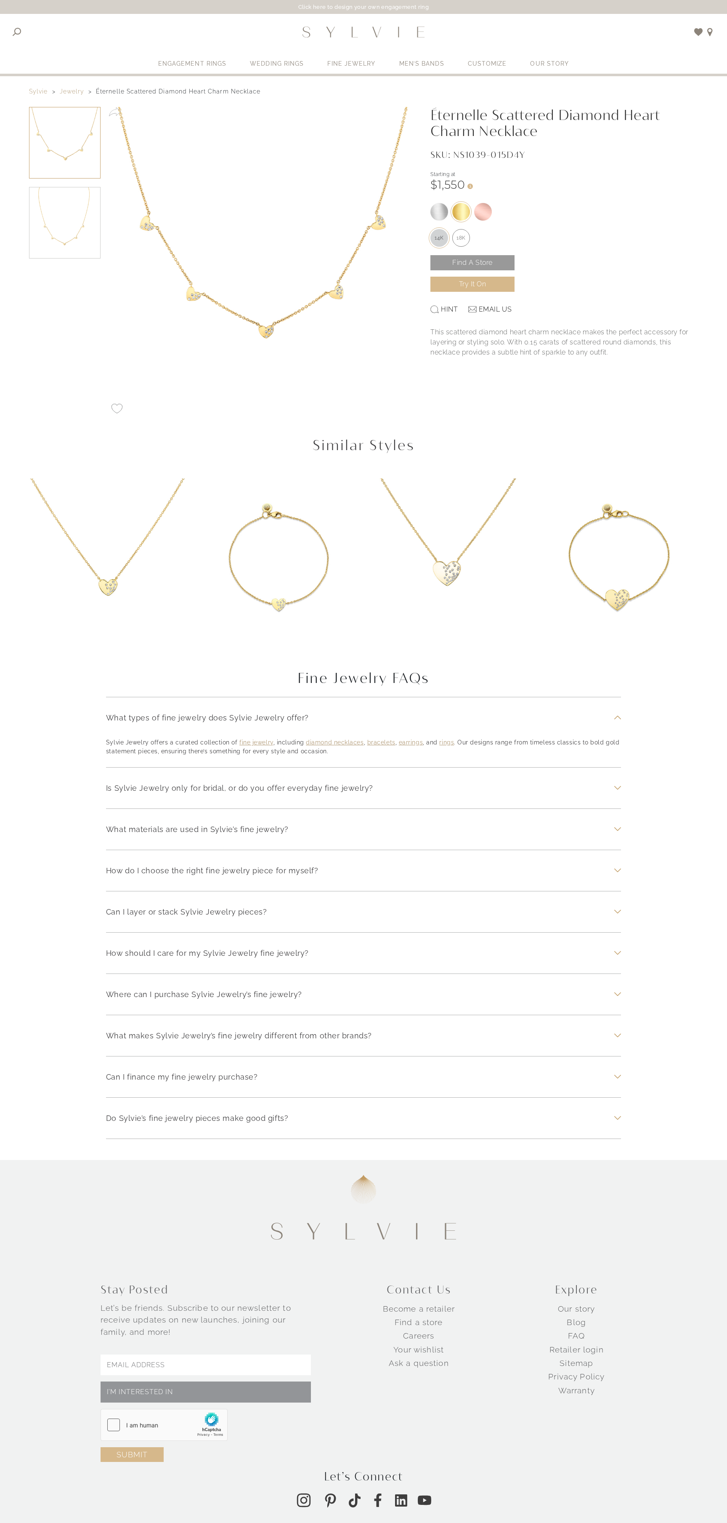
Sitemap (576, 1363)
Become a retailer (419, 1308)
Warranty (576, 1390)
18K (461, 238)
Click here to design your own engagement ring (363, 7)
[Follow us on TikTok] (355, 1500)
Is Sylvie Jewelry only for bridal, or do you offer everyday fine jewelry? (239, 788)
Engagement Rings (192, 63)
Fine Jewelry (351, 63)
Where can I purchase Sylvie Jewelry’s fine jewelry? (204, 994)
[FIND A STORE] (710, 32)
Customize (487, 63)
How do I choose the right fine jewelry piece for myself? (212, 870)
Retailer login (576, 1349)
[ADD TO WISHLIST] (116, 408)
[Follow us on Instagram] (304, 1500)
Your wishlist (418, 1349)
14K (439, 238)
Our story (576, 1308)
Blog (576, 1322)
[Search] (17, 32)
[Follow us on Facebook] (378, 1500)
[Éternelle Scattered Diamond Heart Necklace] (449, 563)
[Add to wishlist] (698, 32)
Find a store (419, 1322)
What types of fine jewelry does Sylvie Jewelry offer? (207, 717)
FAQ (576, 1335)
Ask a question (419, 1363)
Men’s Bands (421, 63)
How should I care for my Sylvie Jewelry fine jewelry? (207, 953)
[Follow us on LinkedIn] (401, 1500)
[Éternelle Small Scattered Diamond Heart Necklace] (108, 563)
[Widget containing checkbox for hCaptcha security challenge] (164, 1425)
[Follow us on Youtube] (424, 1500)
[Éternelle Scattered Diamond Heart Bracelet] (619, 563)
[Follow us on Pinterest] (330, 1500)
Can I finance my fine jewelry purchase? (181, 1076)
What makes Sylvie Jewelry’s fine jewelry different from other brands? (239, 1035)
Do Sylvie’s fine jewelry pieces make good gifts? (197, 1118)
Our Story (549, 63)
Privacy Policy (576, 1376)
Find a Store (472, 263)
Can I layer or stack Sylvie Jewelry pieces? (186, 911)
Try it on (472, 284)
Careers (418, 1335)
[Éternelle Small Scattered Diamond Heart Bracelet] (278, 563)
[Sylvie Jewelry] (363, 32)
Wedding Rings (277, 63)
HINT (449, 309)
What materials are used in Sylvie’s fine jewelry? (197, 829)
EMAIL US (495, 309)
